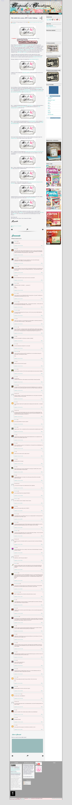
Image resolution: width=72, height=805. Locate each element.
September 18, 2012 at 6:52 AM (18, 373)
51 (42, 660)
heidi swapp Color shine (35, 22)
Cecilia (15, 547)
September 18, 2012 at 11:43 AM (18, 463)
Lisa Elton (15, 369)
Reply (42, 245)
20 (42, 401)
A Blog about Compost (51, 100)
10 (42, 318)
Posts (25, 782)
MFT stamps (22, 49)
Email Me (40, 13)
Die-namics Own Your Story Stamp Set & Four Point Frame (34, 151)
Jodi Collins (15, 491)
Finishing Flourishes (14, 138)
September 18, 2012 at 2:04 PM (18, 503)
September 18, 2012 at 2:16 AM (18, 298)
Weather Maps (56, 93)
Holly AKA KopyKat (17, 583)
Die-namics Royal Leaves (27, 91)
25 (42, 443)
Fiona (15, 634)
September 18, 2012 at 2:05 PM (18, 510)
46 (42, 616)
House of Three (22, 799)
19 (42, 393)
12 (42, 336)
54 (42, 686)
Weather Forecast (51, 93)
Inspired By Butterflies (32, 121)
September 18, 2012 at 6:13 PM (18, 580)
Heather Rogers (16, 351)
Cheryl (49, 107)
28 (42, 466)
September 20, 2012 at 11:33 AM (18, 714)
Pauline (15, 248)
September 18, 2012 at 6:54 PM (18, 588)
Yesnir (15, 651)
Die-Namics (30, 22)
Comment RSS (60, 798)
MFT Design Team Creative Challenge (28, 44)
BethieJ (15, 660)
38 (42, 547)
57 (42, 709)
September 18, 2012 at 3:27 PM (18, 544)
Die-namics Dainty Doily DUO (21, 106)
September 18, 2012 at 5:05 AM (18, 340)
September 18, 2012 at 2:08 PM (18, 519)
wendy (15, 361)
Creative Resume (19, 13)
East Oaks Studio (50, 114)
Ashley (15, 459)
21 (42, 410)
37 (42, 539)
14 (42, 351)
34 (42, 513)
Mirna (15, 466)
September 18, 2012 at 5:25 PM (18, 552)
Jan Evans (15, 522)
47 (42, 625)
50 (42, 651)
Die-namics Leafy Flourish (24, 90)
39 (42, 555)
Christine (49, 112)
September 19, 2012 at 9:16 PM (18, 683)
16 (42, 369)
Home (11, 13)
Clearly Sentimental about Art (33, 59)
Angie (49, 102)
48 (42, 634)
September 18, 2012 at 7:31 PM (18, 596)
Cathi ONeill (16, 266)
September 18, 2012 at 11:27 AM (18, 448)
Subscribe (44, 13)
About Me (14, 13)
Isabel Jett (15, 427)
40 (42, 563)
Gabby (15, 318)
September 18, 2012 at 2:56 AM (18, 315)
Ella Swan (15, 419)
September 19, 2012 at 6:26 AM (18, 665)
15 (42, 361)
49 (42, 642)
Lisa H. (15, 343)
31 (42, 491)
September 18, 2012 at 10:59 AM (18, 431)
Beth (15, 475)
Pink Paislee (14, 23)
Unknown (15, 677)
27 (42, 459)
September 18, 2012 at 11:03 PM (18, 613)
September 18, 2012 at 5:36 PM (18, 560)
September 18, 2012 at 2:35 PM (18, 535)
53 (42, 677)
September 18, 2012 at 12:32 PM (18, 480)
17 (42, 376)
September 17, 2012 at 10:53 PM (18, 245)
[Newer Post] (12, 756)
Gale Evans (15, 513)
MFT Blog (32, 48)
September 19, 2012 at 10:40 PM (18, 690)
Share (12, 226)
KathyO (15, 686)
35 (42, 522)
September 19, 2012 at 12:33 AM (18, 648)
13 (42, 343)
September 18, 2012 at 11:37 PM (18, 622)
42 (42, 583)
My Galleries (25, 13)
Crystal (15, 642)
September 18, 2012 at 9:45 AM (18, 407)
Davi (15, 599)
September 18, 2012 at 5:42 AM (18, 358)
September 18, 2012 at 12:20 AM (18, 272)
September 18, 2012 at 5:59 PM (18, 569)
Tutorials (29, 13)
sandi (15, 336)
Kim (14, 451)
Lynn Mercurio (16, 310)
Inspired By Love (27, 89)
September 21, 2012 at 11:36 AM (18, 721)
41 (42, 572)
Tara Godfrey (16, 572)
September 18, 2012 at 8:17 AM (18, 390)
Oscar (15, 725)
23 (42, 427)
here (32, 776)
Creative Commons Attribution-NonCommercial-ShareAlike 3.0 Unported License (15, 769)
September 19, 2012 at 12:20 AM (18, 639)
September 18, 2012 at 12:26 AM (18, 280)
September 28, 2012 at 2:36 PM (18, 729)
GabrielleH (15, 385)
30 (42, 483)
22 (42, 419)
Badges (32, 13)
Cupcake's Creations (13, 798)
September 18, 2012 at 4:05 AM (18, 323)
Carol (49, 105)
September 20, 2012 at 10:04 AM (18, 698)
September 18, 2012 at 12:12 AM (18, 263)
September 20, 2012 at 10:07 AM (18, 706)
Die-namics (27, 49)
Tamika (15, 717)
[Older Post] (43, 756)
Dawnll (15, 376)
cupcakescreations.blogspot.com (15, 772)
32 (42, 498)
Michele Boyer (16, 498)
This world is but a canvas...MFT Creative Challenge (24, 18)
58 (42, 717)
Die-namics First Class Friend (37, 56)
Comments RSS (59, 0)
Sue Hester (15, 563)
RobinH (15, 668)
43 (42, 592)
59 (40, 18)
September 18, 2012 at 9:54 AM (18, 416)
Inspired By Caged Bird (26, 72)
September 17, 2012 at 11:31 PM (18, 254)
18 (42, 385)
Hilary (15, 443)
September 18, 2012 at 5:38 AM (18, 348)
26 (42, 451)
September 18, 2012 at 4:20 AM (18, 333)
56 (42, 701)
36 (42, 530)
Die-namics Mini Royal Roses (33, 90)
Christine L (15, 283)
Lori (15, 625)
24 (42, 434)
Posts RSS (53, 0)
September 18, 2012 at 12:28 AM (18, 290)
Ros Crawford (16, 301)
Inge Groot (15, 293)
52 (42, 668)
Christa (49, 110)
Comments (26, 783)
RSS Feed (55, 798)
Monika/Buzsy (16, 530)
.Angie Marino (50, 97)
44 (42, 599)
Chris (15, 434)
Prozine (23, 798)
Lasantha (29, 798)
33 (42, 506)
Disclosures (36, 13)
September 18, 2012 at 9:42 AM (18, 398)
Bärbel (15, 401)
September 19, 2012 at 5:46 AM (18, 657)
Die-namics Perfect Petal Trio (31, 197)
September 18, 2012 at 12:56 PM (18, 495)
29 (42, 475)
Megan (15, 506)
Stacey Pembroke (16, 616)
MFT (38, 22)
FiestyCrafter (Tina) (17, 592)
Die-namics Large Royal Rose (17, 91)
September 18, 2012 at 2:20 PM (18, 527)
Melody (15, 275)
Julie (15, 709)
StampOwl (15, 241)
